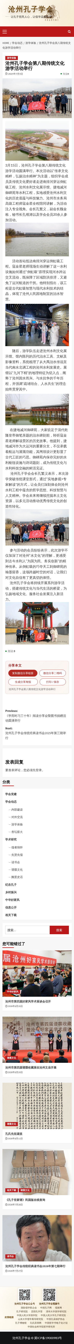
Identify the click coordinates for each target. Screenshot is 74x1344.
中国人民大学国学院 (27, 1315)
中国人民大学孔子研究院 (53, 1315)
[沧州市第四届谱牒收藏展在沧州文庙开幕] (37, 1040)
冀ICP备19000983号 (48, 1338)
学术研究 (11, 839)
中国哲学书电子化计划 (56, 1322)
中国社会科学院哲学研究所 (41, 1326)
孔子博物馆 (21, 1322)
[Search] (69, 31)
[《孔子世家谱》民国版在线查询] (37, 1172)
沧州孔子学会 (31, 9)
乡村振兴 (11, 892)
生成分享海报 (23, 681)
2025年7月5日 (15, 73)
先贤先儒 (17, 854)
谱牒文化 (17, 869)
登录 (39, 770)
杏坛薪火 (17, 831)
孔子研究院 (22, 1311)
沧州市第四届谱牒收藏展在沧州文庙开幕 (31, 1068)
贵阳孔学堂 (37, 1311)
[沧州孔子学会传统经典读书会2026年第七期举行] (37, 1238)
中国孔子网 (46, 1307)
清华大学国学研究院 (56, 1311)
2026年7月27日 (15, 1271)
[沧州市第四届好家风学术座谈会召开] (37, 973)
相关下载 (11, 915)
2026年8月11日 (15, 1138)
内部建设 (17, 809)
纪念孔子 (11, 884)
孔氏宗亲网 (35, 1322)
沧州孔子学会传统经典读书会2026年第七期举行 (35, 1266)
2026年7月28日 (15, 1204)
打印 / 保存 (52, 681)
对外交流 (17, 817)
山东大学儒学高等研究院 (30, 1319)
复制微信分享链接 (22, 673)
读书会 (15, 862)
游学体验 (11, 58)
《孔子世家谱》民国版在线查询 (25, 1200)
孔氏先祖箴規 (13, 1134)
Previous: (35, 716)
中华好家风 (12, 899)
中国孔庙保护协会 (55, 1319)
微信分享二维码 (52, 673)
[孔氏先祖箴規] (37, 1106)
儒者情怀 (17, 847)
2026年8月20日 (15, 1006)
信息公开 (11, 907)
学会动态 (11, 801)
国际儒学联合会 (29, 1307)
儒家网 (58, 1307)
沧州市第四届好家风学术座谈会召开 (28, 1002)
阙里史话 (17, 877)
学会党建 (11, 794)
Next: (35, 733)
